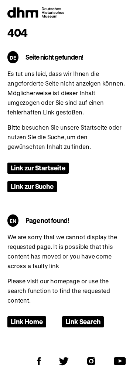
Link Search (82, 321)
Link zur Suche (32, 186)
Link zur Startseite (38, 167)
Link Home (27, 321)
